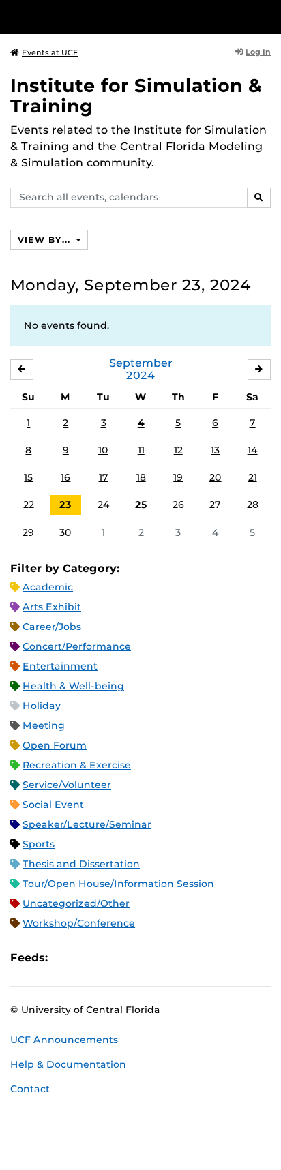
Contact (30, 1089)
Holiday (42, 706)
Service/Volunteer (67, 785)
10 (103, 450)
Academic (48, 587)
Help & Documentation (68, 1064)
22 (28, 504)
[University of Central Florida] (104, 16)
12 (178, 450)
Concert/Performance (77, 646)
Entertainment (60, 666)
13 (215, 450)
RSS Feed (111, 958)
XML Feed (135, 958)
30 (65, 532)
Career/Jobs (52, 626)
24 (104, 504)
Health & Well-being (73, 686)
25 (141, 504)
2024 (140, 375)
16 (65, 477)
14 (253, 450)
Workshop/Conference (79, 923)
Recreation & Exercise (77, 765)
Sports (39, 844)
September (141, 363)
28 (252, 504)
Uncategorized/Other (76, 903)
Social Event (53, 804)
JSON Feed (158, 958)
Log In (258, 52)
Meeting (44, 725)
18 (141, 477)
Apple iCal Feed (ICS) (65, 958)
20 (215, 477)
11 (141, 450)
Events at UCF (50, 52)
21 (252, 477)
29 (28, 532)
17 (103, 477)
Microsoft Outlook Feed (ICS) (88, 958)
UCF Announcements (64, 1040)
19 (178, 477)
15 (28, 477)
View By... (46, 240)
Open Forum (55, 745)
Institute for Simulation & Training (136, 95)
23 (65, 504)
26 (178, 504)
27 (215, 504)
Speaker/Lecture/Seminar (87, 824)
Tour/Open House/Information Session (118, 883)
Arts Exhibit (52, 607)
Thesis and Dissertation (81, 864)
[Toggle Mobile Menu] (267, 16)
